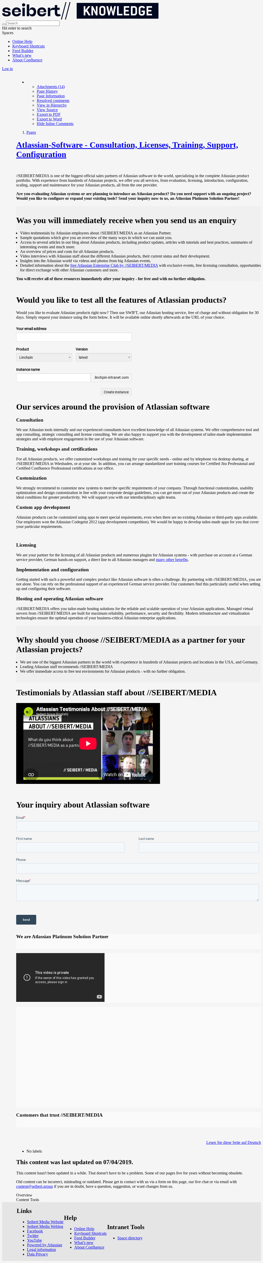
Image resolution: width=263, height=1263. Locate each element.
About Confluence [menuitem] (27, 60)
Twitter (33, 1235)
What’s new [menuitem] (22, 55)
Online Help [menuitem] (22, 41)
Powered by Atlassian (44, 1245)
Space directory (130, 1238)
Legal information (41, 1249)
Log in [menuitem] (7, 69)
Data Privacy (37, 1254)
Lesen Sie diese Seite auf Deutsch (233, 1142)
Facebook (35, 1231)
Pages (31, 132)
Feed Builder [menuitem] (22, 51)
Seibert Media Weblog (45, 1226)
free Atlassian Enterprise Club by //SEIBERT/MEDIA (114, 265)
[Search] (4, 24)
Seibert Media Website (45, 1222)
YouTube (34, 1240)
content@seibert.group (34, 1186)
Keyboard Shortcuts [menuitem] (28, 46)
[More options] (26, 82)
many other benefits (172, 559)
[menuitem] (51, 86)
